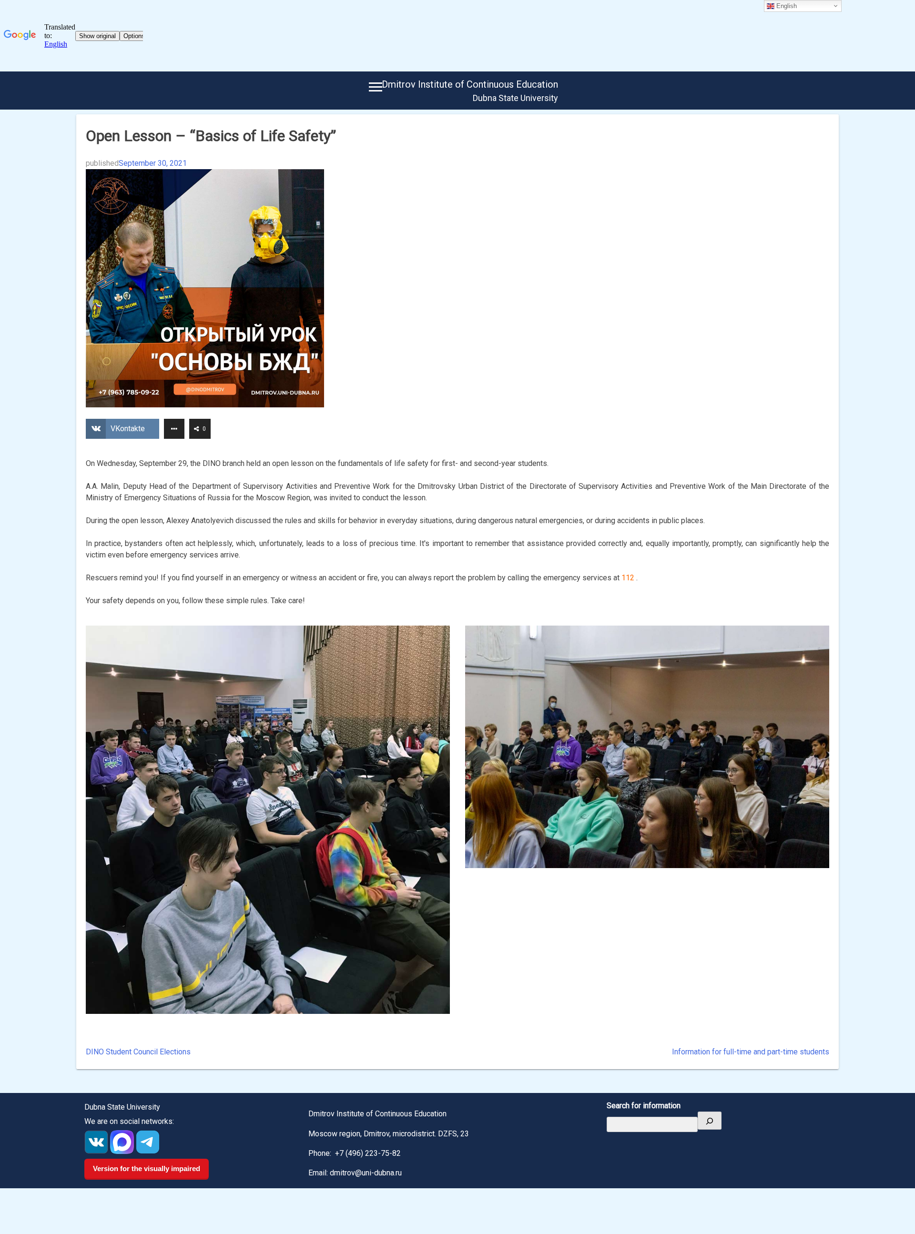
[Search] (710, 1121)
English (785, 6)
